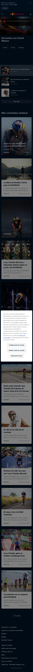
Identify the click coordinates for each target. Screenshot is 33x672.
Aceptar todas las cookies (16, 350)
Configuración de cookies (16, 345)
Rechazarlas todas (16, 355)
